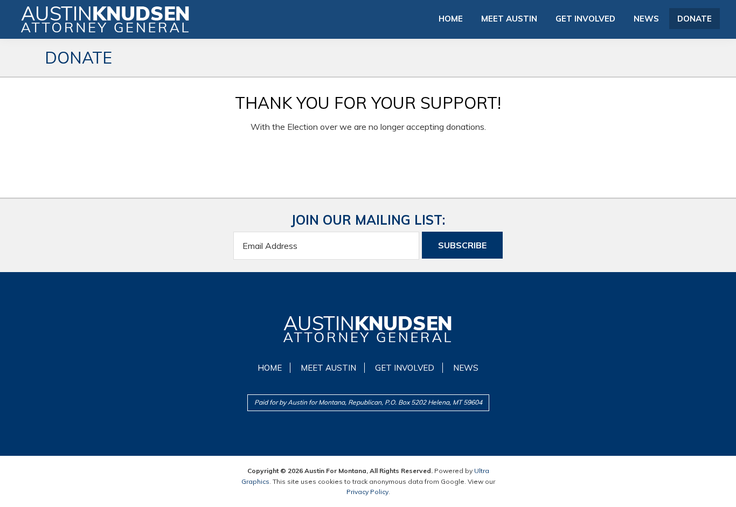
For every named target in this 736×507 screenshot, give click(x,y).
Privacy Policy (367, 492)
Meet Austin (328, 368)
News (465, 368)
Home (270, 368)
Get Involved (404, 368)
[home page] (368, 329)
